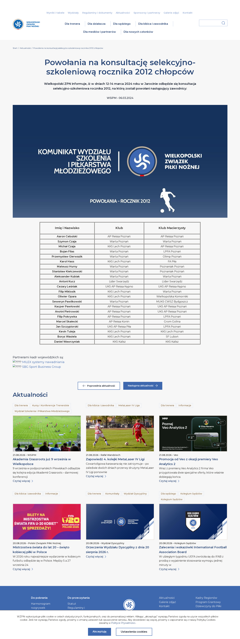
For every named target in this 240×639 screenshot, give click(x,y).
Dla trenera (72, 23)
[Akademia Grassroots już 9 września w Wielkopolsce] (47, 433)
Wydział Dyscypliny (135, 493)
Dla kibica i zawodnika (153, 23)
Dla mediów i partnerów (99, 31)
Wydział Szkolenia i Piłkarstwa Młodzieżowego (42, 411)
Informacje (184, 405)
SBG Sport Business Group (41, 367)
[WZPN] (26, 28)
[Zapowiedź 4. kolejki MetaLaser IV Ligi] (120, 433)
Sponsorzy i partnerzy (147, 12)
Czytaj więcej (21, 481)
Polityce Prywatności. (123, 622)
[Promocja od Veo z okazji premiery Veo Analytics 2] (193, 433)
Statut (72, 603)
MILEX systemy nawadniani (42, 362)
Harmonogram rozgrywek (40, 606)
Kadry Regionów (206, 597)
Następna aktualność (140, 385)
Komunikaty (112, 493)
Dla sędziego (122, 23)
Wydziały (73, 12)
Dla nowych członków (138, 31)
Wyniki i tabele (55, 12)
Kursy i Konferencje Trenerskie (50, 405)
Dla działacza (96, 23)
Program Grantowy (208, 602)
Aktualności (123, 12)
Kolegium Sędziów (191, 493)
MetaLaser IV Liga (129, 405)
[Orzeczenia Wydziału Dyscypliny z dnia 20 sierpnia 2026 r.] (120, 522)
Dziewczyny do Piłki (208, 606)
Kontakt (187, 12)
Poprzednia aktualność (101, 385)
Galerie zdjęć (171, 12)
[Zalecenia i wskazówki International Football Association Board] (193, 522)
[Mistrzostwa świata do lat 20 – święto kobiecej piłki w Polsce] (47, 522)
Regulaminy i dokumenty (97, 12)
